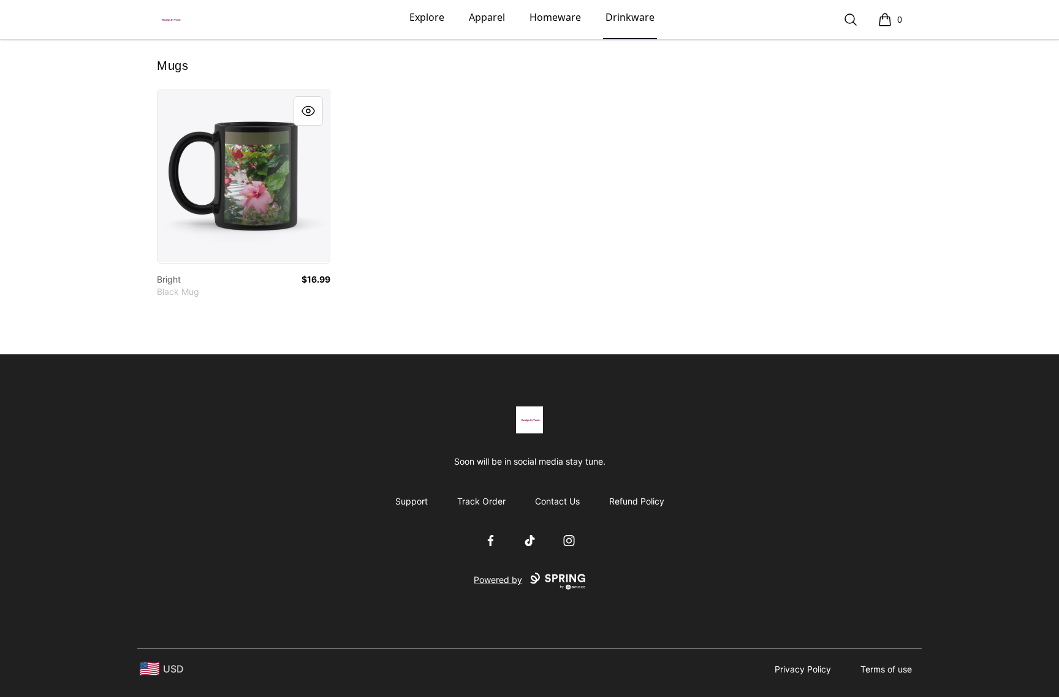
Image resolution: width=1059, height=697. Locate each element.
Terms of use (886, 669)
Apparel (487, 17)
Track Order (481, 501)
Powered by (498, 579)
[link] (244, 176)
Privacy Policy (803, 669)
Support (411, 501)
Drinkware (630, 17)
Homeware (555, 17)
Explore (426, 17)
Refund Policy (636, 501)
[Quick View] (308, 111)
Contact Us (557, 501)
